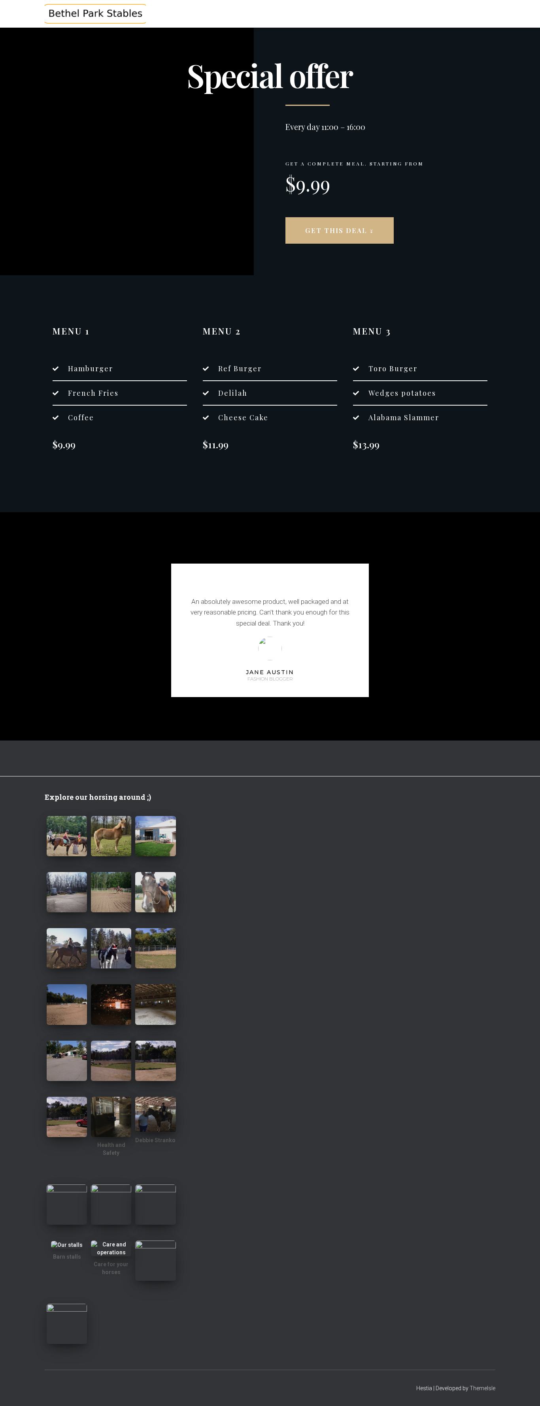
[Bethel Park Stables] (95, 14)
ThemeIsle (482, 1388)
